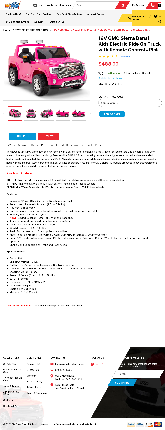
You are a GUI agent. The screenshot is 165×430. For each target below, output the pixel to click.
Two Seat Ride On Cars (12, 379)
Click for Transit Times (110, 78)
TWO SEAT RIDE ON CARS (31, 30)
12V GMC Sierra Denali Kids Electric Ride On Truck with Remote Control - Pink (101, 30)
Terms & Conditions (37, 393)
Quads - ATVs (10, 406)
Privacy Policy (34, 387)
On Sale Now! (10, 364)
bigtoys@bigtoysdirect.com (55, 5)
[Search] (122, 5)
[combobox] (101, 5)
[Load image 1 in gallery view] (15, 113)
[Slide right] (90, 113)
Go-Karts (8, 400)
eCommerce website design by (70, 424)
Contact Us (33, 370)
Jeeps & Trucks (11, 386)
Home (6, 30)
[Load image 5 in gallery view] (79, 113)
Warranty (31, 375)
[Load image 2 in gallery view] (31, 113)
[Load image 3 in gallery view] (47, 113)
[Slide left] (3, 113)
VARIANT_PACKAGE (111, 96)
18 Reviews (124, 56)
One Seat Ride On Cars (12, 371)
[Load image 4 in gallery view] (63, 113)
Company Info (34, 364)
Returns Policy (34, 381)
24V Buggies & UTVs (11, 393)
